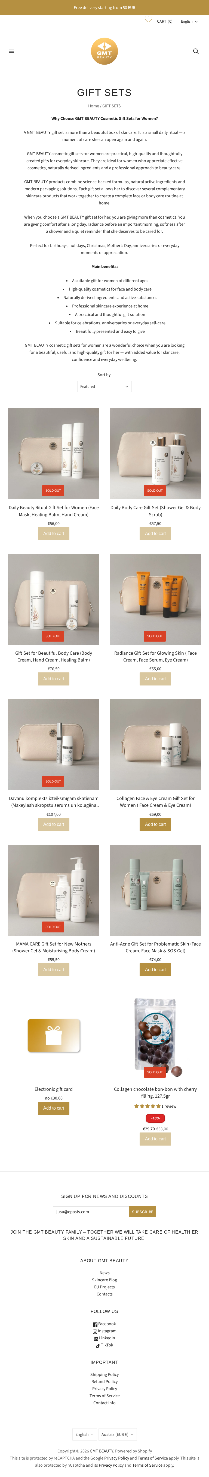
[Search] (196, 51)
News (105, 1273)
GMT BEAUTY (101, 1451)
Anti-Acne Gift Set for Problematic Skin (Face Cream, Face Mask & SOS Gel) (155, 947)
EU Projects (104, 1287)
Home (93, 106)
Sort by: (104, 375)
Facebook (106, 1324)
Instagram (106, 1331)
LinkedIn (106, 1338)
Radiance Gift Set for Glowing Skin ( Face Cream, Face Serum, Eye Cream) (155, 656)
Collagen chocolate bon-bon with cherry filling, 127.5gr (155, 1093)
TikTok (106, 1345)
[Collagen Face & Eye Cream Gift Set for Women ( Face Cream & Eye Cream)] (155, 744)
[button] (189, 21)
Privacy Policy (104, 1389)
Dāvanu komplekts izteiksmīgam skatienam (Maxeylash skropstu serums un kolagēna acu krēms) (54, 802)
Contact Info (104, 1403)
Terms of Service (105, 1396)
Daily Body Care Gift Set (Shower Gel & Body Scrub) (155, 511)
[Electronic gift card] (53, 1035)
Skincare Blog (104, 1280)
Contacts (105, 1294)
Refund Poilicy (104, 1382)
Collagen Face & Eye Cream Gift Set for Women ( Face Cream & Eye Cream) (155, 802)
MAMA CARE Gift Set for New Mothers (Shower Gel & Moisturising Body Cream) (53, 947)
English (82, 1434)
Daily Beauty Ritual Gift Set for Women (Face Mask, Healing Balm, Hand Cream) (54, 511)
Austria (115, 1434)
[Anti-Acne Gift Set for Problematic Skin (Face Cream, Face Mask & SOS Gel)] (155, 890)
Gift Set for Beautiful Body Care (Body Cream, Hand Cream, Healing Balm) (53, 656)
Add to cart (155, 824)
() (165, 21)
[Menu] (11, 51)
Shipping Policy (104, 1375)
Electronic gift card (54, 1089)
